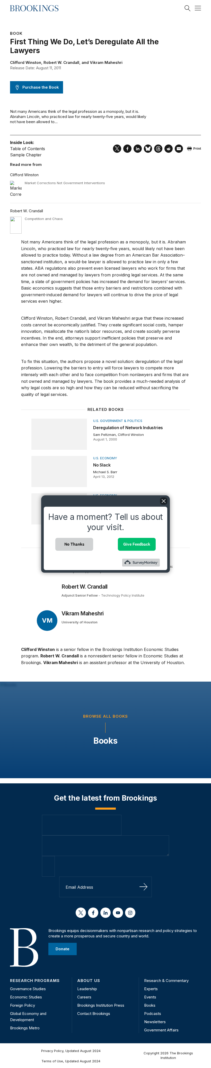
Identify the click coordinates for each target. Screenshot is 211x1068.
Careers (84, 997)
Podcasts (152, 1013)
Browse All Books (105, 716)
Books (105, 741)
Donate (62, 948)
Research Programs (35, 980)
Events (150, 997)
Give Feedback (136, 544)
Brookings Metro (25, 1027)
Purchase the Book (40, 86)
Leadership (87, 988)
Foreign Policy (22, 1005)
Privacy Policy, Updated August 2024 (71, 1051)
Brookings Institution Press (100, 1005)
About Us (88, 980)
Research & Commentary (166, 980)
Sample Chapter (26, 154)
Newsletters (155, 1021)
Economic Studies (26, 997)
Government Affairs (161, 1030)
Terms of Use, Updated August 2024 (70, 1061)
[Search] (187, 8)
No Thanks (74, 544)
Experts (151, 988)
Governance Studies (28, 988)
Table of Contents (27, 148)
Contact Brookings (93, 1013)
